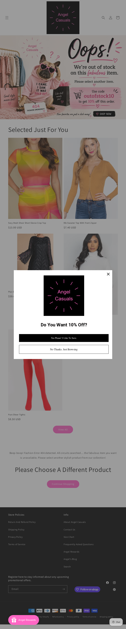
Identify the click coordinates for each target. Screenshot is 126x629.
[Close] (108, 274)
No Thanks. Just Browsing (64, 349)
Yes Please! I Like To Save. (64, 337)
